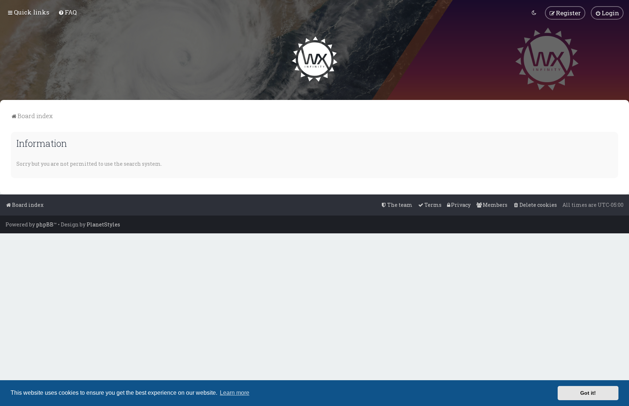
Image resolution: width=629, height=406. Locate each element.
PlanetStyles (103, 224)
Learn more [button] (234, 393)
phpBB (45, 224)
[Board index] (314, 59)
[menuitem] (67, 12)
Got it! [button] (588, 393)
